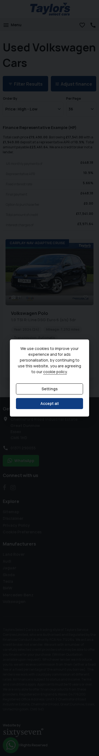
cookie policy (55, 371)
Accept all (49, 403)
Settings (50, 388)
